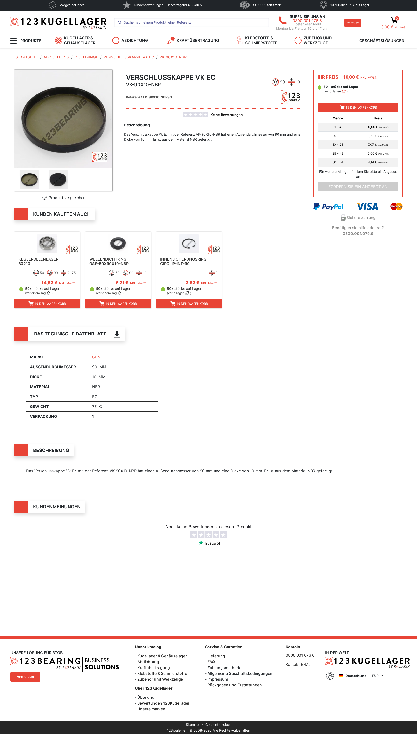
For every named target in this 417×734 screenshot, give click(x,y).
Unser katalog (148, 646)
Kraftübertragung (153, 667)
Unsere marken (151, 708)
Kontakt (293, 646)
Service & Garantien (224, 646)
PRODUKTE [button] (31, 40)
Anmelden (353, 22)
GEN (96, 357)
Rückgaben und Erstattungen (235, 685)
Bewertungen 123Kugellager (163, 703)
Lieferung (216, 656)
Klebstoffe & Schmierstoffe (162, 673)
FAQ (211, 661)
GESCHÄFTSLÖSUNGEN (381, 40)
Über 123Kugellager (154, 688)
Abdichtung (148, 661)
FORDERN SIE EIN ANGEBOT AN (358, 186)
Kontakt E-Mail (299, 664)
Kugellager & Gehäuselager (162, 656)
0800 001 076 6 (307, 20)
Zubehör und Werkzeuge (160, 679)
